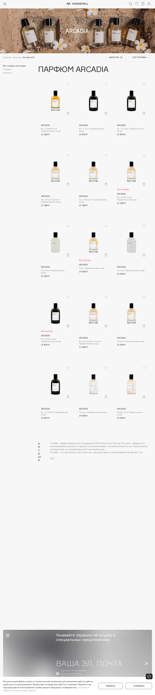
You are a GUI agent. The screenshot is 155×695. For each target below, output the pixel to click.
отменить (139, 686)
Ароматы (7, 73)
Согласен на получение (77, 673)
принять (110, 686)
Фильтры (114, 57)
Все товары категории (14, 66)
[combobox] (139, 57)
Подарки (7, 69)
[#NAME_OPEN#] (149, 676)
